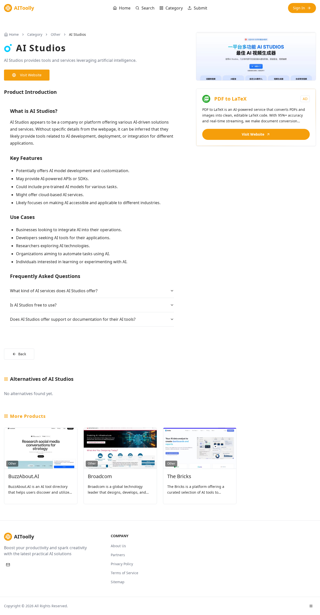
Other (55, 34)
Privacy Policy (122, 563)
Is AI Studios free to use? (33, 305)
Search (148, 8)
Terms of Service (124, 572)
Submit (200, 8)
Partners (118, 554)
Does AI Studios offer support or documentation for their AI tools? (73, 319)
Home (124, 8)
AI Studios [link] (77, 34)
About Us (118, 545)
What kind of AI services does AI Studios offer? (54, 290)
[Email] (8, 565)
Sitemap (117, 581)
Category (174, 8)
